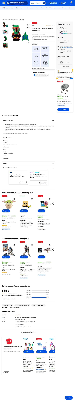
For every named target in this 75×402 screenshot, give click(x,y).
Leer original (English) (30, 321)
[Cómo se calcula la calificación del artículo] (21, 295)
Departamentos (8, 8)
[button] (52, 3)
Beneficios (20, 8)
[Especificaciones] (53, 138)
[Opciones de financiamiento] (53, 167)
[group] (50, 25)
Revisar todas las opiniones (9, 298)
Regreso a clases (56, 7)
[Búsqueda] (43, 3)
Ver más (6, 372)
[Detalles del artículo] (53, 120)
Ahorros (42, 7)
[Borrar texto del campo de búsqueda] (40, 3)
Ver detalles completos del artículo (39, 39)
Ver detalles (69, 33)
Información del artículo (10, 115)
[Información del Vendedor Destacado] (73, 47)
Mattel (33, 25)
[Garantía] (53, 163)
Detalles (69, 51)
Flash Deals (48, 7)
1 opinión (15, 293)
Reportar (30, 326)
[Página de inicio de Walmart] (3, 3)
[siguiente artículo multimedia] (28, 42)
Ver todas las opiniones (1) (28, 332)
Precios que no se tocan (34, 7)
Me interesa (22, 182)
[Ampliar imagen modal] (28, 27)
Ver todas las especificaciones (38, 68)
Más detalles (5, 158)
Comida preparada (66, 7)
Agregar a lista (66, 66)
